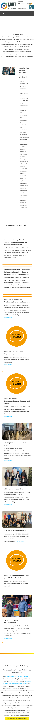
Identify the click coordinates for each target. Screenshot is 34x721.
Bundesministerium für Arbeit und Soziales (17, 676)
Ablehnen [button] (6, 715)
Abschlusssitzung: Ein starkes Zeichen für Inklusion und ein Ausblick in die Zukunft (16, 242)
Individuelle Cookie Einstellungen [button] (20, 715)
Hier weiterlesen (8, 317)
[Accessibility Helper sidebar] (31, 7)
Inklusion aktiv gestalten (13, 489)
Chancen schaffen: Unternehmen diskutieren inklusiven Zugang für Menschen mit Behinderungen (17, 272)
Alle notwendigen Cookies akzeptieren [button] (17, 718)
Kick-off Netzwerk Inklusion (15, 531)
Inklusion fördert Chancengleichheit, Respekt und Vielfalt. (17, 401)
